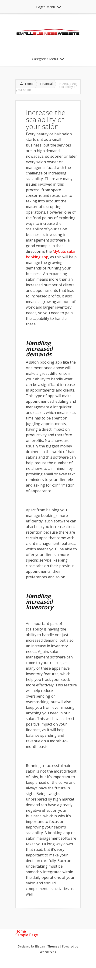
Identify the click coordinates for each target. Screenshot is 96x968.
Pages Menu (45, 7)
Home (29, 84)
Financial (46, 84)
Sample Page (26, 934)
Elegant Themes (47, 946)
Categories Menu (45, 59)
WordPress (48, 952)
